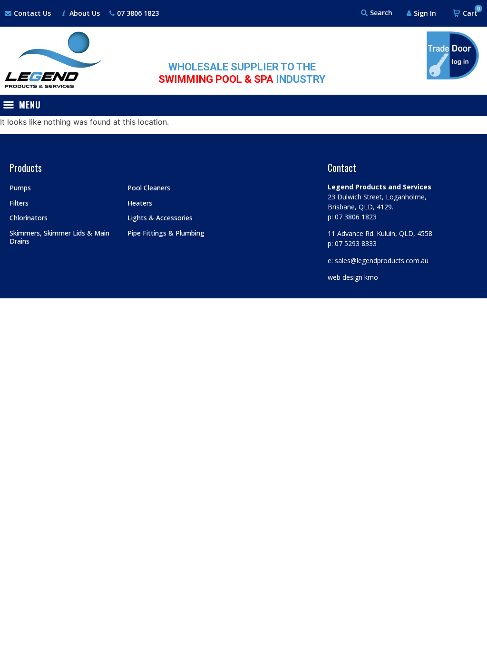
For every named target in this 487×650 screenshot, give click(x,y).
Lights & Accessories (160, 217)
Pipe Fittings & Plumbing (166, 232)
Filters (19, 202)
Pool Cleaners (148, 187)
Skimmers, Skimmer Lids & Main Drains (59, 237)
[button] (24, 105)
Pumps (20, 187)
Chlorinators (29, 217)
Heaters (139, 202)
